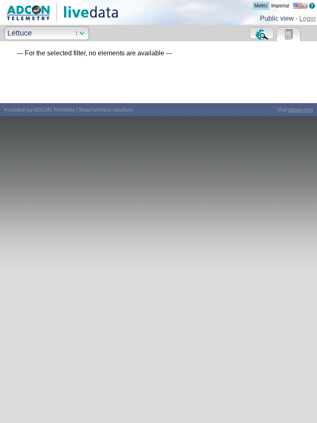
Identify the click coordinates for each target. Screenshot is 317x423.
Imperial (280, 6)
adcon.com (300, 110)
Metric (261, 6)
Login (307, 18)
